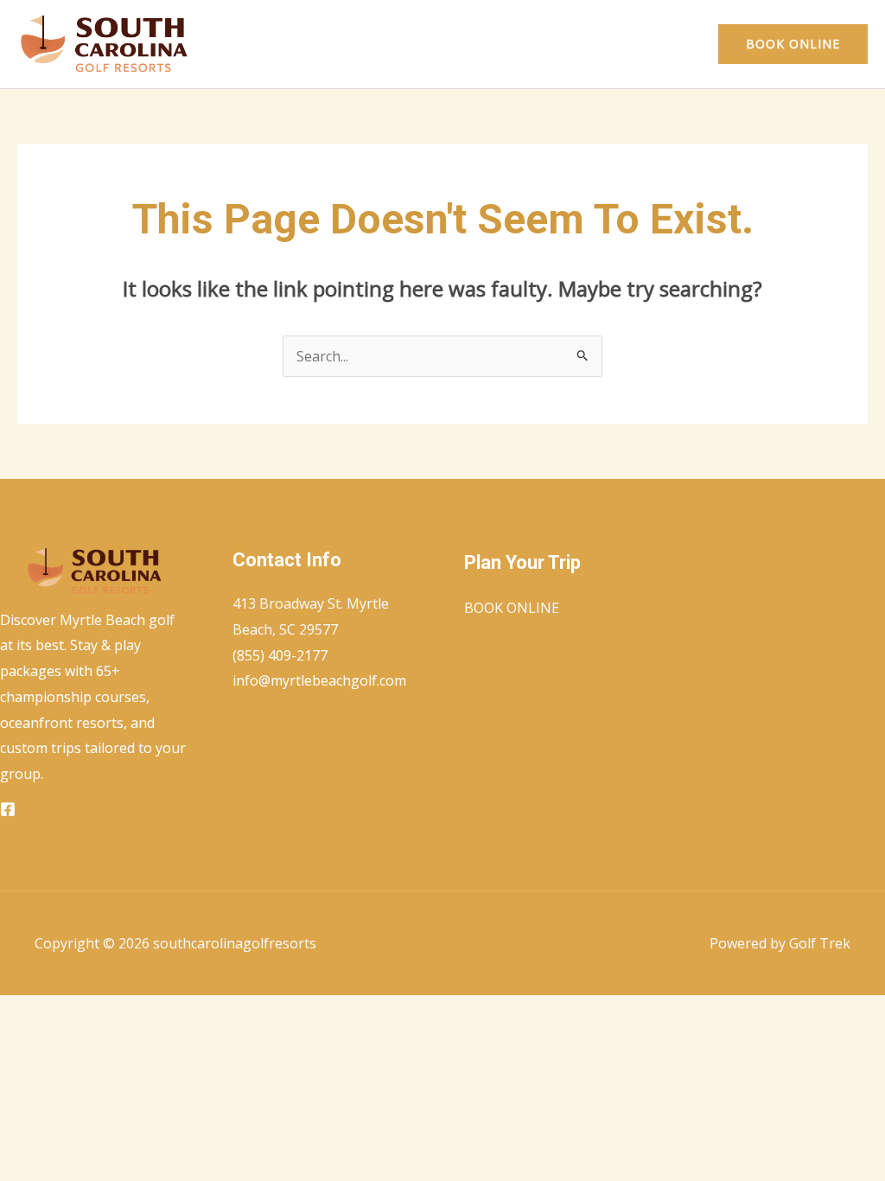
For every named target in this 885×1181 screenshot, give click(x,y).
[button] (793, 44)
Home (589, 44)
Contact (662, 44)
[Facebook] (8, 809)
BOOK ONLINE (511, 607)
